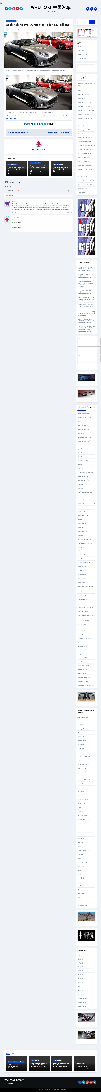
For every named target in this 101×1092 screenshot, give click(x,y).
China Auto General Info (84, 94)
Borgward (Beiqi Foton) (84, 437)
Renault (79, 858)
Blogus (55, 1089)
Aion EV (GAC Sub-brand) (84, 417)
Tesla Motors (81, 893)
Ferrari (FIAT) (81, 748)
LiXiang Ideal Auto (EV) (84, 562)
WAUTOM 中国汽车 (50, 8)
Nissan (79, 846)
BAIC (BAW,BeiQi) (82, 425)
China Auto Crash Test (83, 106)
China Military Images (83, 134)
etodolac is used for (83, 297)
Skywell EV (80, 603)
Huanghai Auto (81, 523)
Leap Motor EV (81, 555)
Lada (78, 795)
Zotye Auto (80, 662)
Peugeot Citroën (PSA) (83, 850)
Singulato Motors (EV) (83, 599)
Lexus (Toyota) (81, 803)
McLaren (79, 831)
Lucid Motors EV (82, 811)
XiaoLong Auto (81, 630)
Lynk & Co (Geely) (82, 566)
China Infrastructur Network (85, 110)
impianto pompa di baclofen (85, 267)
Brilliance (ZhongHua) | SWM (85, 441)
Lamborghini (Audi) (82, 799)
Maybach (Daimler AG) (83, 819)
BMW (78, 733)
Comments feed (82, 54)
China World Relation (83, 188)
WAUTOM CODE (81, 1002)
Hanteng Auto (81, 511)
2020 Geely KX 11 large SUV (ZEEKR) (57, 132)
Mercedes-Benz (82, 835)
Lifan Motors (81, 559)
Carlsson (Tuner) (82, 740)
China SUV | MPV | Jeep (84, 677)
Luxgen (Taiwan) (82, 570)
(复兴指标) (80, 967)
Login (11, 186)
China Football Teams (83, 157)
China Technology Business (85, 118)
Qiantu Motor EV (82, 578)
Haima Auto (80, 508)
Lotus (79, 807)
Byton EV (80, 449)
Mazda (79, 827)
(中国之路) (80, 986)
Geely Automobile (11, 21)
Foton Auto (80, 484)
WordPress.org (81, 58)
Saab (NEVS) (80, 866)
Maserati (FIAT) (81, 823)
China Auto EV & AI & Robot (85, 102)
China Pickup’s (81, 673)
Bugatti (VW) (81, 736)
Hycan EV (80, 535)
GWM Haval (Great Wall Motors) (86, 504)
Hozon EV (80, 519)
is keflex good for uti (83, 312)
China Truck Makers (83, 669)
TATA (78, 889)
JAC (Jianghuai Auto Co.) (84, 543)
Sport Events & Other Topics (16, 1062)
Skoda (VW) (80, 878)
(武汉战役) (80, 994)
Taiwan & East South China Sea (86, 181)
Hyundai (79, 772)
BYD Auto (80, 445)
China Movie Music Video (84, 165)
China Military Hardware (84, 122)
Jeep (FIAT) (80, 784)
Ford (78, 760)
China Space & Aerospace (84, 137)
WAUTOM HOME (81, 1006)
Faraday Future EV (82, 476)
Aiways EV (80, 421)
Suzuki (79, 886)
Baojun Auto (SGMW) (83, 429)
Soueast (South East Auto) (85, 607)
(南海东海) (80, 982)
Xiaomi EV (80, 634)
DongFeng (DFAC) (82, 460)
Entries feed (81, 50)
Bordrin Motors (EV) (83, 433)
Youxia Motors (81, 650)
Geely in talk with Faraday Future (19, 132)
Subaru (79, 882)
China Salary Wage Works (84, 169)
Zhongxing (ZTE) (82, 658)
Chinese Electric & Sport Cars (85, 685)
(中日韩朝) (80, 978)
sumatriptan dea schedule (84, 290)
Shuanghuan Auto (82, 595)
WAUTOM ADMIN (82, 998)
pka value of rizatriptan (84, 274)
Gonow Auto (81, 500)
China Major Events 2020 (84, 185)
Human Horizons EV (83, 531)
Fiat (78, 752)
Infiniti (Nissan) (81, 776)
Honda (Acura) (81, 768)
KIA (78, 787)
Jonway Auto (81, 547)
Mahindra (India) (82, 815)
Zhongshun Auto (82, 654)
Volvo (79, 901)
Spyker (79, 874)
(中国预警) (80, 990)
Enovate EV (80, 468)
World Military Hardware (84, 141)
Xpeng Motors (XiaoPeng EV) (85, 638)
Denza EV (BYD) (81, 464)
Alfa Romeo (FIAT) (82, 717)
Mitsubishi (80, 842)
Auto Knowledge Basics (84, 153)
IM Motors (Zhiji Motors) (84, 539)
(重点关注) (80, 959)
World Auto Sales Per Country (85, 149)
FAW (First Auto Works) (83, 480)
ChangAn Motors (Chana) (84, 453)
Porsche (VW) (81, 854)
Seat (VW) (80, 870)
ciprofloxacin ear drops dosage (86, 304)
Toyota (79, 897)
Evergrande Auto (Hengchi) (85, 472)
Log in (79, 46)
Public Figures (81, 192)
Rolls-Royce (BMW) (82, 862)
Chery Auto (80, 457)
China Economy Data (83, 114)
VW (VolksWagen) (82, 905)
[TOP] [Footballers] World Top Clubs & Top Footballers (85, 285)
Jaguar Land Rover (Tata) (84, 780)
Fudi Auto (80, 488)
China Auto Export (82, 98)
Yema (79, 642)
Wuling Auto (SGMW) (83, 621)
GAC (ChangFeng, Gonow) (84, 492)
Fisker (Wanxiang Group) (84, 756)
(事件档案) (80, 974)
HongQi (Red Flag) (82, 515)
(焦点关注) (80, 955)
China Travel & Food (83, 177)
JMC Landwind (81, 551)
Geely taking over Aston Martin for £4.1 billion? (37, 25)
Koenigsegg (80, 791)
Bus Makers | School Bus (84, 665)
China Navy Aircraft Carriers (85, 130)
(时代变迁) (80, 963)
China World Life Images (84, 173)
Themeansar (62, 1089)
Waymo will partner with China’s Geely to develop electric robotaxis (38, 167)
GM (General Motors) (83, 764)
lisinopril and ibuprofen (84, 319)
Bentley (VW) (81, 729)
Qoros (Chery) (81, 582)
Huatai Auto (80, 527)
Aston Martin (81, 721)
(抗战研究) (80, 971)
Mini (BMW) (80, 838)
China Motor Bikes (82, 681)
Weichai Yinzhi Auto (83, 611)
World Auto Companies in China (86, 145)
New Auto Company (83, 413)
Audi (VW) (80, 725)
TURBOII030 (13, 29)
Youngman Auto (82, 646)
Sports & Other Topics (83, 161)
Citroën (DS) (80, 744)
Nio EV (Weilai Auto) (83, 574)
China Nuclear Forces (83, 126)
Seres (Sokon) (81, 592)
